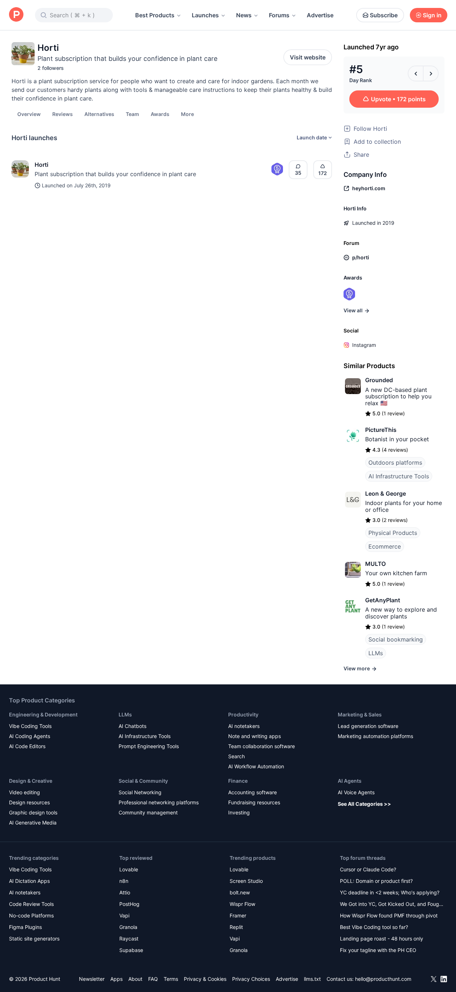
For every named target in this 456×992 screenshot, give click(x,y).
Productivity (243, 714)
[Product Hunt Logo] (16, 15)
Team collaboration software (261, 746)
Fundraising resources (254, 802)
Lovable (128, 869)
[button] (187, 113)
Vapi (124, 915)
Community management (148, 812)
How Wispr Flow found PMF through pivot (389, 915)
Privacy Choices (251, 979)
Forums (279, 15)
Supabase (131, 950)
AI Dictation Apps (29, 881)
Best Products (154, 15)
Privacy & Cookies (205, 979)
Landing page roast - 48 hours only (381, 938)
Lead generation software (368, 726)
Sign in (432, 15)
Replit (236, 927)
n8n (123, 881)
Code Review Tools (31, 904)
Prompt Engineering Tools (149, 746)
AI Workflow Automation (256, 766)
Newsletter (92, 979)
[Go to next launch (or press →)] (431, 73)
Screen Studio (246, 881)
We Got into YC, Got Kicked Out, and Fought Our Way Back (392, 904)
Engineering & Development (43, 714)
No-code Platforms (31, 915)
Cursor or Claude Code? (368, 869)
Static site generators (34, 938)
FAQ (153, 979)
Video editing (24, 792)
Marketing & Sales (360, 714)
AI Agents (350, 781)
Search (236, 756)
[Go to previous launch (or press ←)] (415, 73)
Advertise (320, 15)
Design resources (29, 802)
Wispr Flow (242, 904)
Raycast (128, 938)
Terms (171, 979)
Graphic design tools (33, 812)
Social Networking (140, 792)
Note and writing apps (254, 736)
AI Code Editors (27, 746)
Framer (238, 915)
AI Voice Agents (356, 792)
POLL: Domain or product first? (376, 881)
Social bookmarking (395, 639)
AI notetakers (244, 726)
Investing (239, 812)
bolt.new (240, 892)
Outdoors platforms (395, 462)
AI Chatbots (132, 726)
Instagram (364, 345)
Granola (128, 927)
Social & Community (143, 781)
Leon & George (385, 493)
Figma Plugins (25, 927)
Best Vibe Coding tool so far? (374, 927)
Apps (116, 979)
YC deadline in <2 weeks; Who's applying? (389, 892)
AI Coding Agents (29, 736)
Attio (124, 892)
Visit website (308, 57)
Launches (205, 15)
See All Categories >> (364, 804)
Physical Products (392, 532)
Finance (238, 781)
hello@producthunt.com (383, 979)
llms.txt (312, 979)
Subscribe (384, 15)
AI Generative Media (33, 822)
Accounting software (252, 792)
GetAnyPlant (382, 600)
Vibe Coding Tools (30, 726)
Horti (41, 164)
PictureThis (381, 429)
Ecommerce (384, 546)
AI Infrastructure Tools (398, 476)
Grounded (379, 380)
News (244, 15)
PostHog (129, 904)
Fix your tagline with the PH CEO (378, 950)
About (135, 979)
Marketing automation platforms (375, 736)
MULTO (375, 563)
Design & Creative (30, 781)
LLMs (375, 653)
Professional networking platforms (159, 802)
